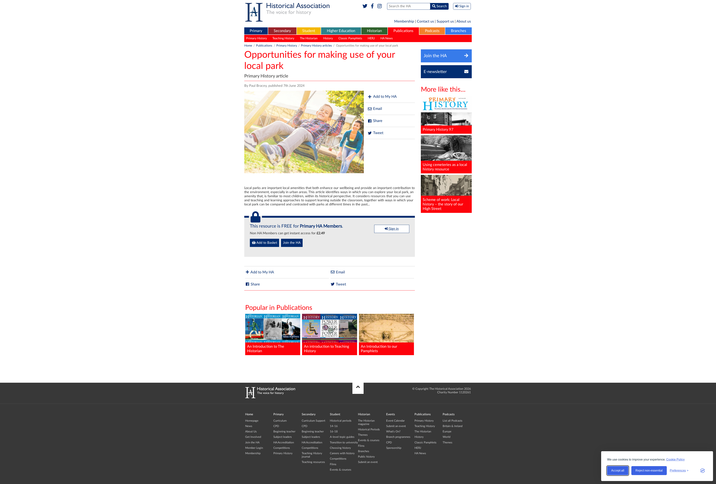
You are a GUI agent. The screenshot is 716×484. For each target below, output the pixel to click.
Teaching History (283, 38)
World (446, 437)
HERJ (371, 38)
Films (333, 464)
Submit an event (368, 462)
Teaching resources (313, 462)
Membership (404, 21)
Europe (447, 431)
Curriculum (280, 420)
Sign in (393, 229)
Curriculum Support (313, 420)
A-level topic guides (342, 437)
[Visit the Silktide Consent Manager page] (702, 470)
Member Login (254, 448)
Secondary (282, 31)
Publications (403, 31)
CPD (276, 426)
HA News (386, 38)
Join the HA (292, 243)
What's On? (393, 431)
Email (377, 109)
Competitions (281, 448)
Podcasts (432, 31)
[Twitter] (365, 6)
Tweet (378, 133)
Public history (366, 456)
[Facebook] (372, 6)
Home (248, 45)
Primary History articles (316, 45)
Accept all (617, 470)
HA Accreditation (283, 442)
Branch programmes (398, 437)
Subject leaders (282, 437)
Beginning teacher (284, 431)
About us (463, 21)
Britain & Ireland (452, 426)
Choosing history (340, 448)
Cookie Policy (675, 459)
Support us (445, 21)
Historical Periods (369, 429)
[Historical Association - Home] (270, 397)
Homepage (251, 420)
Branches (458, 31)
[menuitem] (256, 31)
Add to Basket (266, 243)
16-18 (334, 431)
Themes (363, 435)
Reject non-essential (649, 470)
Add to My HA (385, 97)
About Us (251, 431)
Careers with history (342, 453)
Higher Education (341, 31)
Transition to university (344, 442)
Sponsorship (393, 448)
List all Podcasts (452, 420)
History (328, 38)
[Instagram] (380, 6)
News (248, 426)
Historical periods (340, 420)
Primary (256, 31)
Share (377, 121)
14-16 (334, 426)
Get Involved (253, 437)
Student (308, 31)
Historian (374, 31)
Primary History (256, 38)
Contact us (425, 21)
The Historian (309, 38)
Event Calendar (395, 420)
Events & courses (340, 469)
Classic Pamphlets (350, 38)
